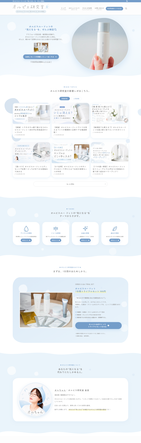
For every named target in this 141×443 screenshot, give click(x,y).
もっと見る (70, 184)
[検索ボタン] (126, 8)
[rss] (127, 1)
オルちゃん (60, 390)
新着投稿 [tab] (65, 99)
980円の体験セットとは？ (42, 62)
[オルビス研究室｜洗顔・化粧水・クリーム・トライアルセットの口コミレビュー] (31, 8)
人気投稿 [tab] (76, 99)
